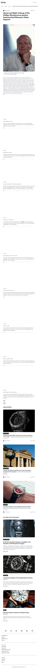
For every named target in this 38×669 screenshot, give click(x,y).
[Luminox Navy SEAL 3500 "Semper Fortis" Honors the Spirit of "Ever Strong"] (19, 421)
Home (2, 6)
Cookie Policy (4, 648)
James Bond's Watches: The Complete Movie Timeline (18, 578)
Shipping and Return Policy (6, 649)
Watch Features (6, 539)
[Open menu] (34, 2)
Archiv (4, 400)
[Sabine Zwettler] (3, 440)
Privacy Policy (4, 646)
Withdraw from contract (5, 652)
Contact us (3, 657)
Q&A (2, 662)
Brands (6, 6)
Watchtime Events (4, 638)
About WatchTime (4, 635)
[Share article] (4, 403)
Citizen (5, 610)
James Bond (6, 575)
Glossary (3, 640)
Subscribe (3, 660)
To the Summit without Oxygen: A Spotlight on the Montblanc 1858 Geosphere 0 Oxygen (17, 542)
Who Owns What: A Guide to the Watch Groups (16, 613)
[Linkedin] (21, 630)
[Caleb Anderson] (3, 477)
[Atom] (32, 630)
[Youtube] (16, 630)
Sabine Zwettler (7, 440)
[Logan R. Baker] (3, 10)
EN (36, 2)
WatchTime (5, 504)
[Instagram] (5, 630)
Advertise (3, 637)
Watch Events (6, 468)
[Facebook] (11, 630)
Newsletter (3, 659)
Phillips (9, 6)
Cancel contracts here (5, 651)
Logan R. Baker (7, 10)
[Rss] (27, 630)
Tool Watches (6, 433)
